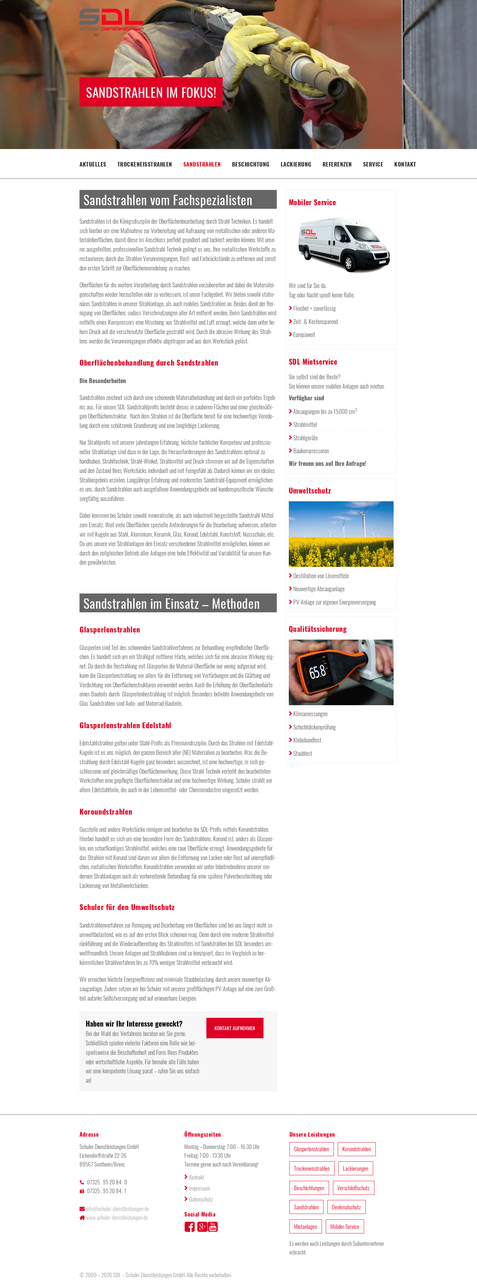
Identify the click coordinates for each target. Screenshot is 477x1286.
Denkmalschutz (346, 1207)
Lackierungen (355, 1168)
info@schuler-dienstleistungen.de (117, 1209)
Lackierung (296, 164)
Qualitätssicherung (318, 628)
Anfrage (355, 463)
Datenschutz (201, 1199)
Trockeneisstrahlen (144, 164)
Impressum (199, 1188)
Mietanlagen (305, 1226)
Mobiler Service (312, 202)
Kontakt (405, 164)
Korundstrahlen (356, 1149)
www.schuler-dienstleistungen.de (117, 1217)
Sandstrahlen (202, 164)
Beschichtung (251, 164)
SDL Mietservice (313, 361)
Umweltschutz (310, 490)
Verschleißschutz (353, 1188)
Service (373, 164)
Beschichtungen (309, 1188)
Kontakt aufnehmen (234, 1027)
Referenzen (337, 164)
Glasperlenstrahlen (311, 1149)
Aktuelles (93, 164)
